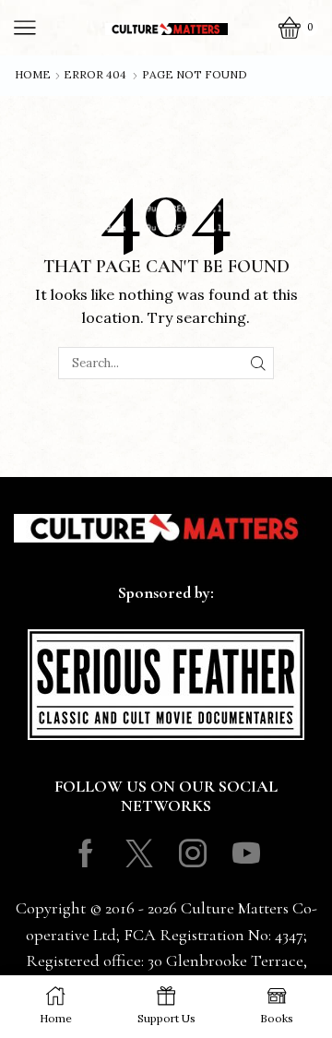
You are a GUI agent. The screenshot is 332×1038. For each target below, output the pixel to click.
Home (33, 74)
